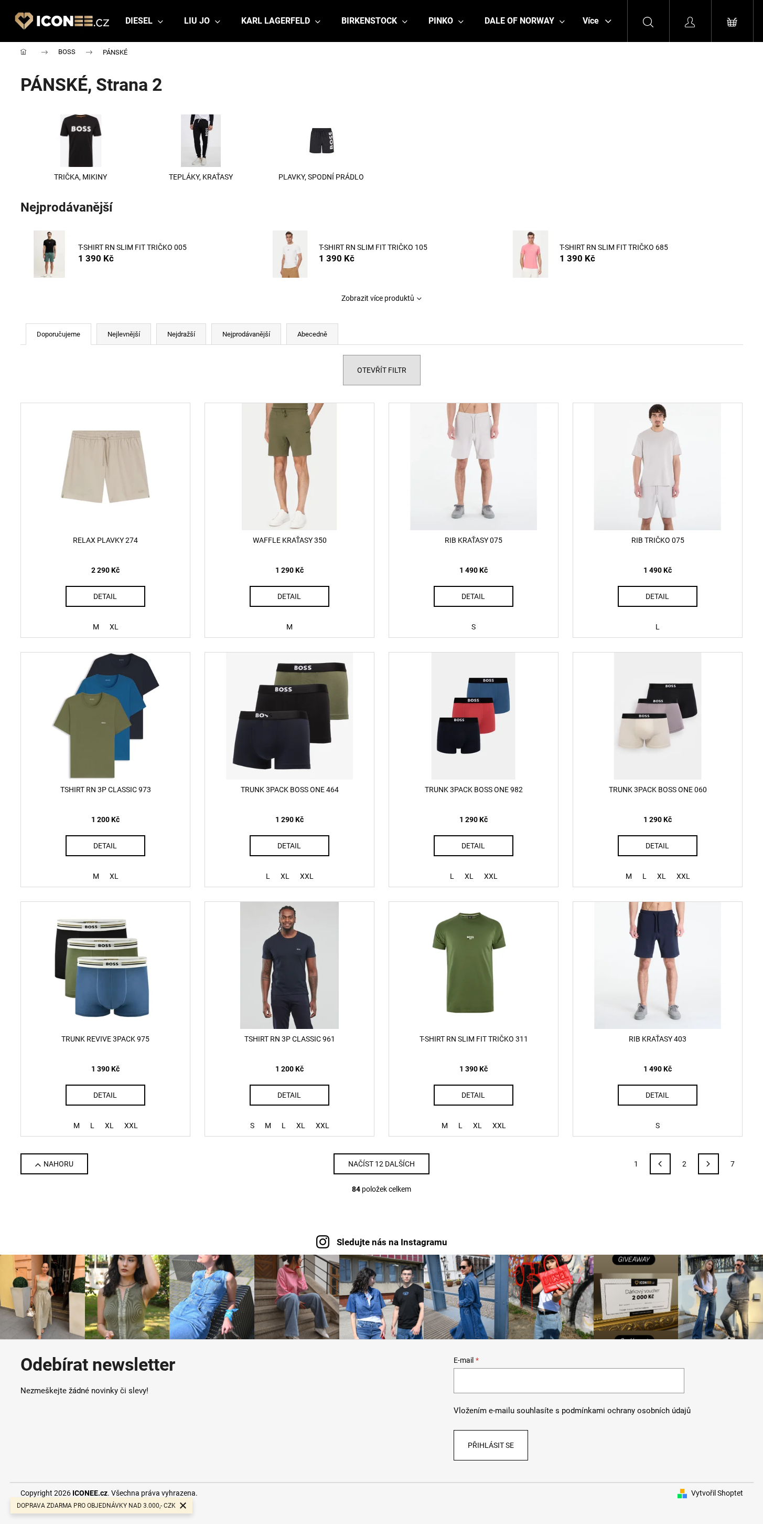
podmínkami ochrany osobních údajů (626, 1410)
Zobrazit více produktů (377, 298)
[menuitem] (144, 21)
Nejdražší (181, 334)
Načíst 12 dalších (381, 1164)
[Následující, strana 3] (708, 1163)
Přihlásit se (491, 1445)
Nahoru (58, 1164)
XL (114, 627)
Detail (105, 596)
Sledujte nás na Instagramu (392, 1242)
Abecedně (312, 334)
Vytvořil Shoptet (717, 1493)
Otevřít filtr (381, 370)
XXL (307, 876)
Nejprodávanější (246, 334)
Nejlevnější (124, 334)
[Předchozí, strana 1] (660, 1163)
